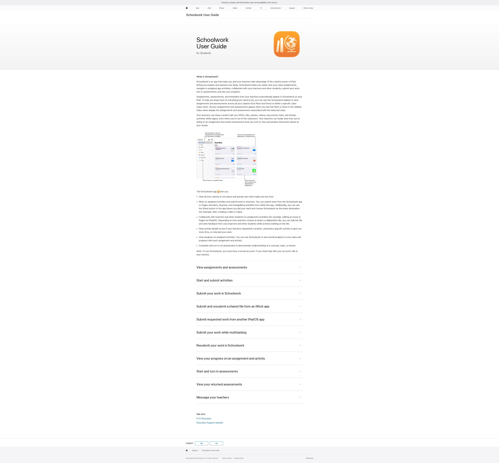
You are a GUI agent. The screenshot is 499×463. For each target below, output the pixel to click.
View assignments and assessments (221, 267)
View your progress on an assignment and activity (230, 358)
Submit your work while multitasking (221, 332)
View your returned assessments (219, 384)
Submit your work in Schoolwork (218, 293)
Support (195, 450)
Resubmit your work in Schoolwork (220, 345)
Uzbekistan (309, 458)
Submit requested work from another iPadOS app (230, 319)
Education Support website (209, 422)
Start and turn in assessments (217, 371)
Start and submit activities (214, 280)
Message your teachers (212, 397)
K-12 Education (203, 418)
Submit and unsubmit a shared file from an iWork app (233, 306)
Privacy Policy (239, 458)
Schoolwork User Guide (202, 15)
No (216, 443)
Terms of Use (226, 458)
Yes (201, 443)
